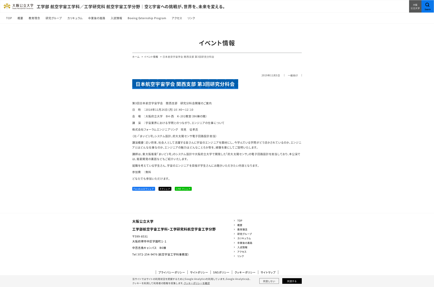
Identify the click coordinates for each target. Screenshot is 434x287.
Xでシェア (165, 188)
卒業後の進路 (244, 242)
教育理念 (242, 229)
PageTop (426, 269)
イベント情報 (151, 56)
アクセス (242, 251)
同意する (292, 281)
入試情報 (242, 247)
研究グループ (244, 233)
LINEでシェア (183, 188)
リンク (240, 256)
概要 (239, 225)
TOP (239, 220)
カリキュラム (244, 238)
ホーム (136, 56)
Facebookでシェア (144, 188)
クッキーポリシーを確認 (197, 283)
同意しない (269, 281)
